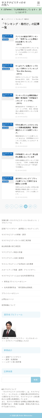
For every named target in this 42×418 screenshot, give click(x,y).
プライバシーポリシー (10, 293)
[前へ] (7, 206)
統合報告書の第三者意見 (11, 246)
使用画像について (8, 305)
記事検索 (8, 371)
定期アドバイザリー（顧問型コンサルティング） (21, 228)
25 (21, 206)
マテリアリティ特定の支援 (12, 252)
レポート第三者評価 (13, 362)
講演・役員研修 (12, 359)
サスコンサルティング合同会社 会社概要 (17, 264)
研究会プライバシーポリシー (15, 281)
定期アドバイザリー (13, 357)
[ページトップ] (37, 413)
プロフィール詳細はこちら (17, 340)
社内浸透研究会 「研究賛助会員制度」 (19, 287)
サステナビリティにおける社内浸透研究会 (18, 275)
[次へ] (35, 206)
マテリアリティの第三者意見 (13, 258)
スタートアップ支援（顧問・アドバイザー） (19, 270)
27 (30, 206)
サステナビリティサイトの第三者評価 (16, 240)
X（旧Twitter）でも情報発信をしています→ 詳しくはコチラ (21, 10)
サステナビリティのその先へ (14, 3)
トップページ (8, 19)
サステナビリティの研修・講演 (14, 234)
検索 (36, 379)
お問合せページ (8, 299)
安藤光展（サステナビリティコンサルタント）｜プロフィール (21, 221)
